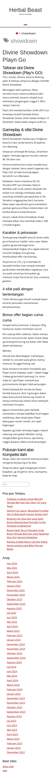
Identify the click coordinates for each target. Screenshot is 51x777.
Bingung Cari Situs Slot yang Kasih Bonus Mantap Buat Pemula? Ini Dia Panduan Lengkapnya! (26, 522)
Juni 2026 (12, 563)
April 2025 (12, 626)
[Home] (16, 33)
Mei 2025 (12, 622)
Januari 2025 (14, 639)
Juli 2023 (11, 720)
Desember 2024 (16, 644)
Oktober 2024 (14, 653)
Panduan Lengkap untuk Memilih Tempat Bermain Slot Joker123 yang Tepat (26, 502)
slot (5, 770)
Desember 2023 (16, 698)
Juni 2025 (12, 617)
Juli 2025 (11, 612)
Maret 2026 (13, 577)
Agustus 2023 (14, 716)
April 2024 (12, 680)
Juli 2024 (11, 666)
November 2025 (16, 594)
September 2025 (16, 603)
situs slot (8, 766)
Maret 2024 (13, 685)
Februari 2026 (14, 581)
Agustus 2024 (14, 662)
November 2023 (16, 702)
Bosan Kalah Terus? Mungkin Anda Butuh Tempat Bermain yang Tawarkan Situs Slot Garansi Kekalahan (28, 534)
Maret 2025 (13, 631)
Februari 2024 (14, 689)
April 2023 (12, 734)
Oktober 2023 (14, 707)
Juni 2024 (12, 671)
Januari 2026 (14, 585)
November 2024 (16, 648)
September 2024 (16, 657)
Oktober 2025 (14, 599)
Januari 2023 (14, 748)
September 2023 (16, 711)
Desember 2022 (16, 752)
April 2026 (12, 572)
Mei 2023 (12, 729)
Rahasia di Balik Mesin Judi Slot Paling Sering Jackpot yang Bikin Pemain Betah (27, 545)
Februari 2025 (14, 635)
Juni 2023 (12, 725)
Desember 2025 (16, 590)
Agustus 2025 (14, 608)
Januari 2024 (14, 694)
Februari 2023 (14, 743)
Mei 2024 (12, 675)
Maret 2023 (13, 738)
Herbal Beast (25, 10)
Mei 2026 (12, 568)
